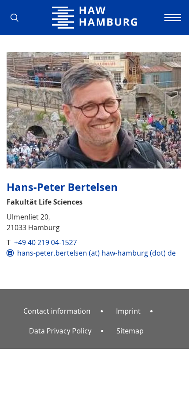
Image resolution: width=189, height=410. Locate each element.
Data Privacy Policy (60, 331)
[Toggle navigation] (171, 18)
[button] (18, 18)
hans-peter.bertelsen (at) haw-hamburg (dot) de (96, 253)
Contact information (57, 311)
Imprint (128, 311)
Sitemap (130, 331)
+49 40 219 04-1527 (45, 242)
